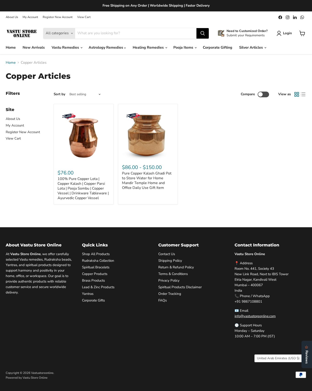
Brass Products (93, 280)
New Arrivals (34, 47)
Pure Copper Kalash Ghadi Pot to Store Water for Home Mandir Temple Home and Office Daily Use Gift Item (147, 180)
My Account (30, 17)
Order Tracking (169, 293)
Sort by (59, 94)
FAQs (162, 300)
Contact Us (166, 254)
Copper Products (94, 274)
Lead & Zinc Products (98, 287)
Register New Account (58, 17)
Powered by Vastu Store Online (27, 378)
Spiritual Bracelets (95, 267)
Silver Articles (251, 47)
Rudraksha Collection (98, 260)
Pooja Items (183, 47)
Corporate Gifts (93, 300)
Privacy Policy (169, 280)
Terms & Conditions (173, 274)
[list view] (303, 94)
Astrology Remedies (106, 47)
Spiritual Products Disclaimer (180, 287)
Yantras (87, 293)
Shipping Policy (170, 260)
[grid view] (296, 94)
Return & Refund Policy (176, 267)
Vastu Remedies (66, 47)
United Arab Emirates (278, 358)
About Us (12, 17)
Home (11, 47)
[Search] (202, 33)
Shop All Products (96, 254)
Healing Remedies (149, 47)
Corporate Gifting (217, 47)
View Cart (84, 17)
